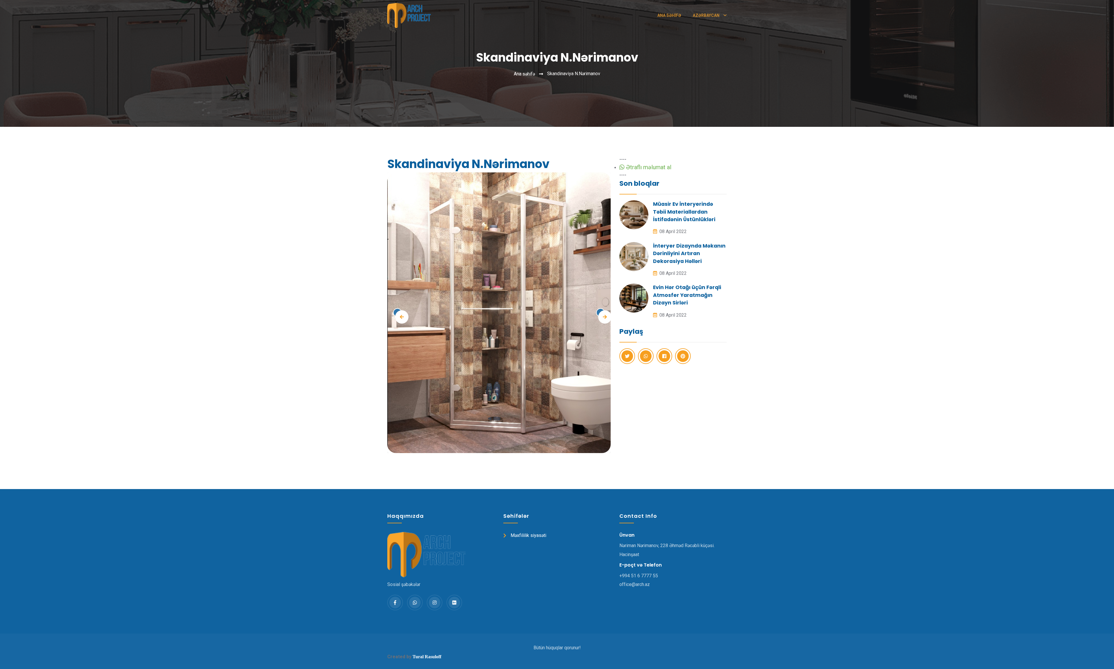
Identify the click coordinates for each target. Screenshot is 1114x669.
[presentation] (397, 312)
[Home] (409, 15)
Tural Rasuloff (427, 656)
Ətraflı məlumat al (648, 167)
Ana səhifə (669, 15)
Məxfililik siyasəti (528, 535)
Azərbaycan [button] (706, 15)
